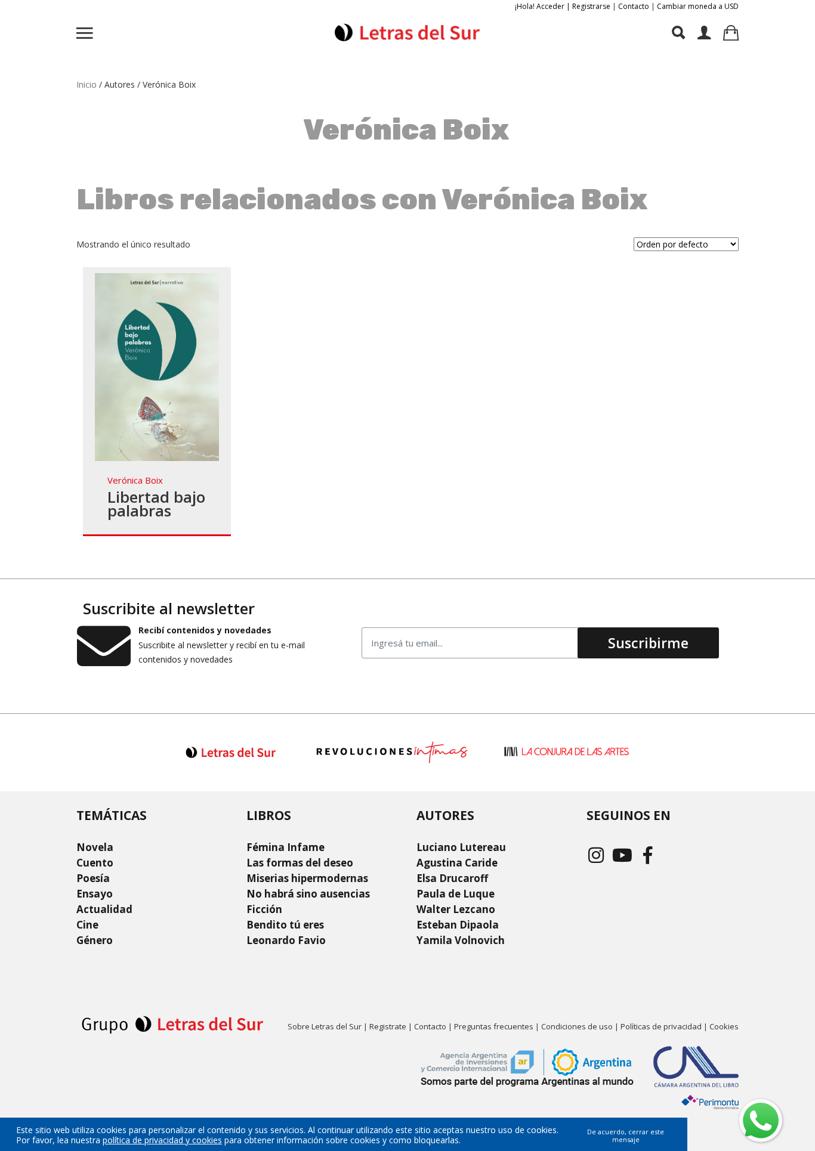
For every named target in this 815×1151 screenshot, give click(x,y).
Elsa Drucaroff (452, 878)
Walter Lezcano (455, 909)
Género (94, 940)
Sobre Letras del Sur (325, 1026)
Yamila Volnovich (460, 940)
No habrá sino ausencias (308, 894)
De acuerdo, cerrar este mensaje (625, 1135)
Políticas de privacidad (661, 1026)
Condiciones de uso (577, 1026)
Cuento (94, 863)
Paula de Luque (455, 894)
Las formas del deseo (299, 863)
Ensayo (94, 894)
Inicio (86, 84)
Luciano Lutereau (461, 847)
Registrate (387, 1026)
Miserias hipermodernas (307, 878)
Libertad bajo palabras (156, 503)
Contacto (633, 6)
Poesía (93, 878)
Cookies (724, 1026)
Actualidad (104, 909)
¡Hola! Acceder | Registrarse (562, 6)
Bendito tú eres (285, 925)
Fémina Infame (285, 847)
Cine (87, 925)
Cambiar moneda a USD (698, 6)
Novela (94, 847)
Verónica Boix (135, 480)
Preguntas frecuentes (493, 1026)
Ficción (264, 909)
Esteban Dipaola (457, 925)
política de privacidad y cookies (162, 1140)
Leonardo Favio (286, 940)
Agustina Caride (457, 863)
